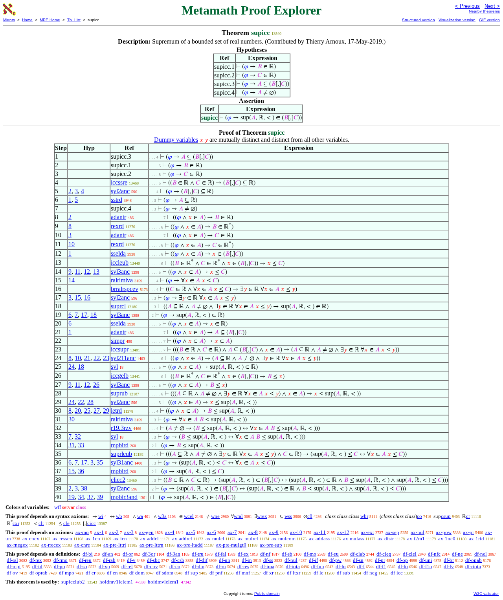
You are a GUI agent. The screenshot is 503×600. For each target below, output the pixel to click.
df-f (361, 566)
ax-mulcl (215, 538)
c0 (309, 516)
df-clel (410, 554)
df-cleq (383, 554)
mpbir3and (124, 497)
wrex (262, 516)
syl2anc (120, 191)
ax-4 (169, 532)
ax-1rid (476, 538)
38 (84, 488)
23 (106, 358)
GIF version (489, 20)
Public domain (267, 593)
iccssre (119, 182)
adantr (118, 217)
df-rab (109, 560)
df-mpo (66, 573)
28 (90, 402)
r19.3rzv (121, 427)
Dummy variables (176, 139)
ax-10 (296, 532)
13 (96, 271)
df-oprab (38, 573)
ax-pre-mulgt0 (231, 545)
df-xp (104, 566)
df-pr (380, 560)
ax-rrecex (51, 545)
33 (81, 445)
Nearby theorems (484, 11)
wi (100, 516)
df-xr (268, 573)
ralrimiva (122, 280)
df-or (128, 554)
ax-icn (120, 538)
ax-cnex (30, 538)
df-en (112, 573)
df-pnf (215, 573)
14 (71, 280)
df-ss (268, 560)
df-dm (198, 566)
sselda (118, 253)
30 (71, 419)
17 (84, 314)
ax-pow (444, 532)
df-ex (243, 554)
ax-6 (211, 532)
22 (97, 358)
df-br (449, 560)
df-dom (137, 573)
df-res (243, 566)
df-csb (177, 560)
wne (215, 516)
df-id (37, 566)
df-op (402, 560)
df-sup (191, 573)
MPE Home (50, 20)
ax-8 (253, 532)
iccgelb (120, 375)
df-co (174, 566)
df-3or (148, 554)
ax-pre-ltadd (190, 545)
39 (100, 497)
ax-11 (320, 532)
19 (71, 497)
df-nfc (434, 554)
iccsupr (120, 349)
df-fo (403, 566)
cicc (91, 523)
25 (87, 410)
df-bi (88, 554)
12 (87, 271)
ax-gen (146, 532)
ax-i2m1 (416, 538)
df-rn (221, 566)
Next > (492, 6)
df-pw (335, 560)
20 (78, 410)
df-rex (35, 560)
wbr (364, 516)
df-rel (127, 566)
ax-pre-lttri (114, 545)
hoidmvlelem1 (163, 582)
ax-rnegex (17, 545)
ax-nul (417, 532)
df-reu (85, 560)
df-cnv (151, 566)
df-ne (457, 554)
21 (87, 358)
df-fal (220, 554)
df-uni (425, 560)
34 (81, 497)
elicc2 (118, 479)
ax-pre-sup (271, 545)
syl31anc (122, 462)
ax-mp (82, 532)
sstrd (116, 199)
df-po (59, 566)
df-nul (291, 560)
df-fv (449, 566)
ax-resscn (62, 538)
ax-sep (392, 532)
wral (238, 516)
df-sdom (164, 573)
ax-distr (386, 538)
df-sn (358, 560)
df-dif (201, 560)
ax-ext (367, 532)
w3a (162, 516)
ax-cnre (82, 545)
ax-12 (343, 532)
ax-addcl (149, 538)
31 (71, 445)
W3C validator (486, 593)
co (419, 516)
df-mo (310, 554)
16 (87, 297)
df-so (82, 566)
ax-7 (232, 532)
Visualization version (457, 20)
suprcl (118, 306)
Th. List (74, 20)
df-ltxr (293, 573)
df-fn (341, 566)
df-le (318, 573)
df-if (313, 560)
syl (114, 366)
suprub (119, 393)
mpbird (120, 445)
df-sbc (153, 560)
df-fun (317, 566)
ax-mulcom (284, 538)
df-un (224, 560)
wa (140, 516)
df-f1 (381, 566)
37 (90, 497)
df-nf (265, 554)
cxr (16, 523)
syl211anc (123, 358)
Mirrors (9, 20)
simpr (118, 340)
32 (78, 436)
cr (468, 516)
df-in (247, 560)
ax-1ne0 (446, 538)
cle (66, 523)
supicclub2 (73, 582)
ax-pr (468, 532)
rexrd (117, 226)
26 (96, 384)
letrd (116, 410)
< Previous (467, 6)
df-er (90, 573)
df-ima (267, 566)
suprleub (121, 453)
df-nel (480, 554)
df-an (107, 554)
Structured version (418, 20)
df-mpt (14, 566)
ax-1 (99, 532)
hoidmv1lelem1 (116, 582)
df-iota (293, 566)
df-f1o (425, 566)
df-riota (473, 566)
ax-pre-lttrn (151, 545)
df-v (131, 560)
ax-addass (319, 538)
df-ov (12, 573)
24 (71, 366)
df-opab (473, 560)
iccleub (120, 262)
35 (100, 462)
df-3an (173, 554)
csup (446, 516)
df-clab (357, 554)
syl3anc (120, 271)
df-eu (333, 554)
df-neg (370, 573)
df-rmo (60, 560)
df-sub (343, 573)
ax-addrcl (182, 538)
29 (106, 410)
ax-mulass (353, 538)
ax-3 (129, 532)
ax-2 (114, 532)
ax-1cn (93, 538)
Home (27, 20)
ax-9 (274, 532)
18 (93, 314)
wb (119, 516)
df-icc (397, 573)
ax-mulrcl (248, 538)
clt (41, 523)
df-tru (198, 554)
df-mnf (243, 573)
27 (97, 410)
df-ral (12, 560)
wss (288, 516)
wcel (189, 516)
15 (78, 297)
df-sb (287, 554)
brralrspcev (124, 288)
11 (78, 271)
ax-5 (190, 532)
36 (81, 471)
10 (71, 244)
